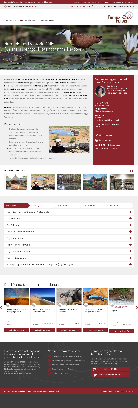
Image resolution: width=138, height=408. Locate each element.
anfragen (33, 6)
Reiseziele (11, 20)
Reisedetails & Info (16, 330)
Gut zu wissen (90, 205)
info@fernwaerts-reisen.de (119, 6)
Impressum (107, 391)
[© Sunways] (69, 152)
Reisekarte (114, 205)
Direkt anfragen (105, 135)
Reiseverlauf (11, 205)
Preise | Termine (64, 205)
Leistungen (36, 205)
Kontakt (130, 2)
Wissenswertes (120, 2)
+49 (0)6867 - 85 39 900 (97, 6)
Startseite (78, 2)
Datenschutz (119, 391)
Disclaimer (130, 391)
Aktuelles (95, 2)
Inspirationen (28, 20)
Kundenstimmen (107, 2)
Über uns (86, 2)
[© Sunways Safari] (16, 190)
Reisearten (48, 20)
